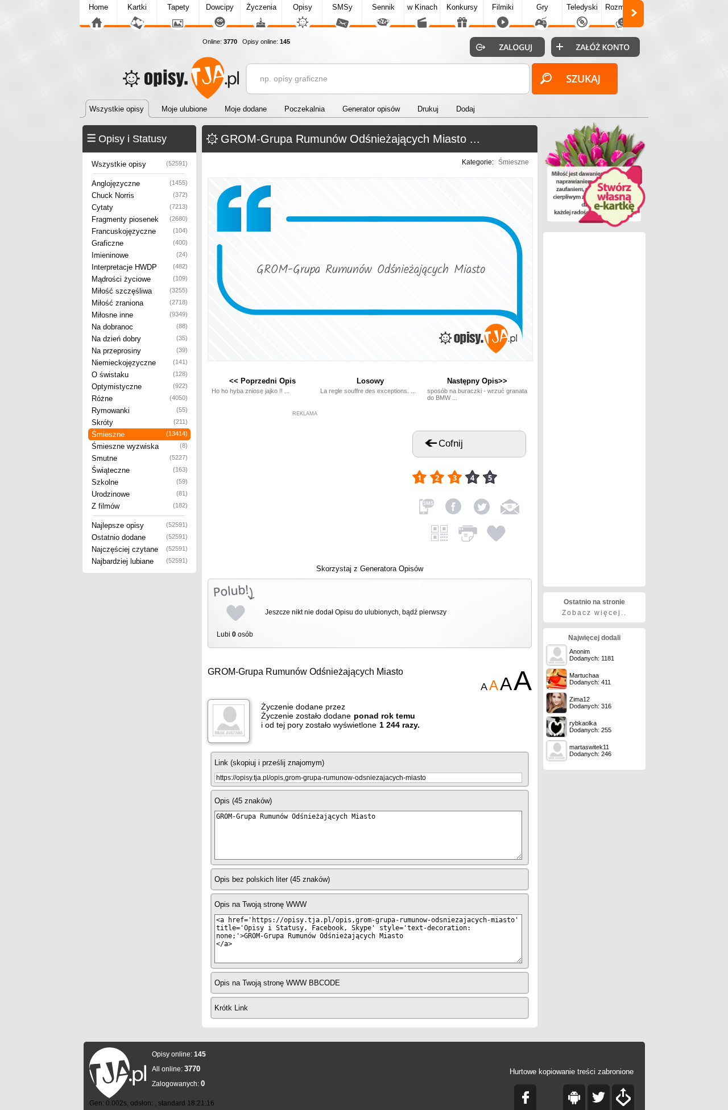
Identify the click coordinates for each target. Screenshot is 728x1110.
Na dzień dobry (140, 339)
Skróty (140, 422)
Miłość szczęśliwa (140, 291)
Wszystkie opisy (140, 164)
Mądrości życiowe (140, 279)
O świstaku (140, 374)
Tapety (178, 7)
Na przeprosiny (140, 350)
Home (98, 7)
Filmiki (503, 7)
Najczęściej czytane (140, 549)
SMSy (342, 7)
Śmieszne (140, 434)
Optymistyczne (140, 386)
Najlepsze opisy (140, 525)
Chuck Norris (140, 195)
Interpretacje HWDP (140, 267)
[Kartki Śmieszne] (594, 225)
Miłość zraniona (140, 303)
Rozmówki (622, 7)
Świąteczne (140, 470)
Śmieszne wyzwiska (140, 446)
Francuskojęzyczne (140, 231)
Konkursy (462, 7)
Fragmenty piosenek (140, 219)
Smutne (140, 458)
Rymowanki (140, 410)
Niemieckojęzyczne (140, 362)
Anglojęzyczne (140, 183)
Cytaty (140, 207)
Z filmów (140, 506)
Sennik (383, 7)
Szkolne (140, 482)
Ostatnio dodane (140, 537)
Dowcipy (220, 7)
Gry (542, 7)
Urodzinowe (140, 494)
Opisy (302, 7)
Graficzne (140, 243)
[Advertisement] (305, 487)
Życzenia (261, 7)
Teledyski (582, 7)
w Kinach (422, 7)
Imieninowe (140, 255)
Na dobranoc (140, 327)
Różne (140, 398)
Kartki (137, 7)
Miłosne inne (140, 315)
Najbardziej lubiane (140, 561)
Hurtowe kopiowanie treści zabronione (572, 1071)
